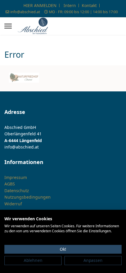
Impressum (15, 177)
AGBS (9, 184)
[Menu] (8, 26)
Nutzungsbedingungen (27, 197)
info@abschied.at (25, 11)
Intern (70, 5)
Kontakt (89, 5)
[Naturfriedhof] (24, 78)
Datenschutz (16, 190)
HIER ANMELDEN (40, 5)
